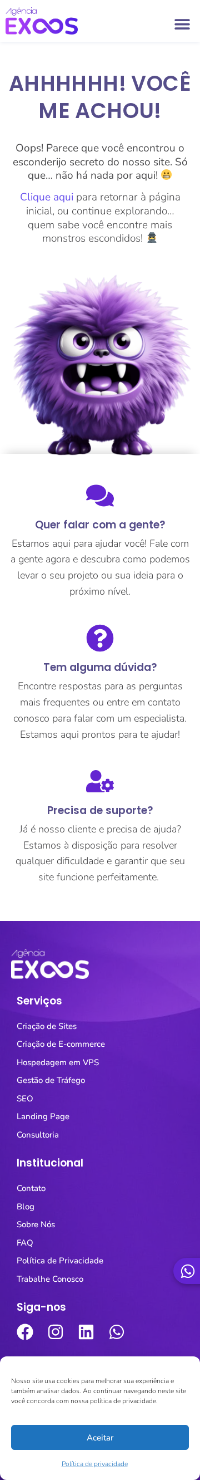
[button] (181, 23)
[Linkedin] (86, 1332)
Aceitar (100, 1437)
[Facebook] (25, 1332)
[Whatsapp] (116, 1332)
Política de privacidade (95, 1463)
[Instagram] (55, 1332)
